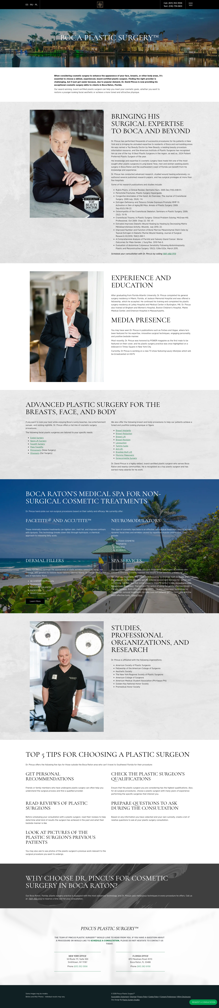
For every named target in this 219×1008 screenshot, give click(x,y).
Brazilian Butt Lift (124, 452)
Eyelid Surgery (37, 437)
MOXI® (186, 586)
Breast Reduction (124, 433)
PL (36, 4)
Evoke (181, 577)
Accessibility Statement (120, 997)
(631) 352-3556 (80, 966)
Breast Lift (121, 436)
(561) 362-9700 (143, 966)
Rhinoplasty (35, 450)
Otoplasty (34, 453)
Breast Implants (123, 430)
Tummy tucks (122, 446)
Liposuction (121, 442)
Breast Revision (123, 439)
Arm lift (119, 449)
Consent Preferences (168, 997)
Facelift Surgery (37, 444)
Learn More (35, 601)
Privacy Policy (142, 997)
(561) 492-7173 (169, 253)
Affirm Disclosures (184, 997)
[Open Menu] (190, 4)
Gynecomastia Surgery (126, 458)
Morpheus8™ (117, 580)
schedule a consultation (105, 940)
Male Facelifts (36, 447)
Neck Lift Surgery (38, 441)
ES (27, 4)
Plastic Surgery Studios (131, 1000)
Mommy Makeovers (125, 455)
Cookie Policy (154, 997)
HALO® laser (121, 589)
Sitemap (133, 997)
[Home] (100, 4)
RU (31, 4)
